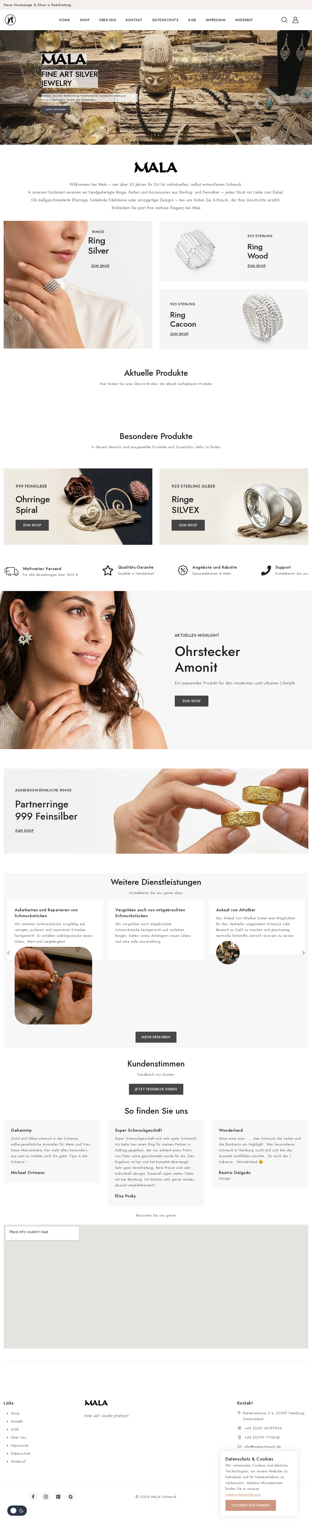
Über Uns (107, 20)
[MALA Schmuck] (19, 20)
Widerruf (244, 20)
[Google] (70, 1496)
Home (64, 20)
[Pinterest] (58, 1496)
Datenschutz (165, 20)
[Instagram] (45, 1496)
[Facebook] (33, 1496)
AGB (192, 20)
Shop (84, 20)
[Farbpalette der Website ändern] (17, 1510)
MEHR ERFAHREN (56, 109)
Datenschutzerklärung (242, 1494)
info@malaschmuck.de (262, 1446)
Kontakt (134, 20)
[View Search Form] (284, 20)
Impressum (216, 20)
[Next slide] (303, 953)
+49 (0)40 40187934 (263, 1428)
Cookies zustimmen (251, 1505)
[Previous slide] (8, 953)
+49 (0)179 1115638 (262, 1437)
